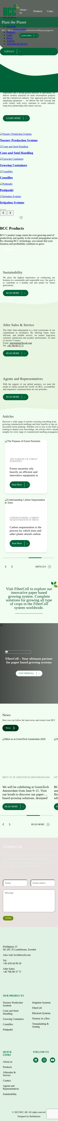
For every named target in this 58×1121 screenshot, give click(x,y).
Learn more (13, 118)
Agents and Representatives (11, 1087)
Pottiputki (8, 1029)
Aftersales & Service (16, 43)
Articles (10, 41)
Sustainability (20, 29)
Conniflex (8, 1024)
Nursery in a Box (41, 1018)
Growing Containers (13, 1019)
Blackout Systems (41, 1013)
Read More (17, 484)
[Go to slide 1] (1, 209)
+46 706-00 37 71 (15, 345)
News (9, 38)
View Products (11, 218)
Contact (9, 51)
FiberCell (37, 1008)
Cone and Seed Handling (10, 1012)
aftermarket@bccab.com (21, 343)
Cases (50, 11)
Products (37, 11)
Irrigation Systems (41, 1002)
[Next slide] (10, 213)
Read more (12, 293)
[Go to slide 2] (4, 209)
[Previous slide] (3, 213)
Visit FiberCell (26, 673)
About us (11, 26)
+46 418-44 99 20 (12, 963)
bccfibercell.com (22, 955)
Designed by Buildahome (29, 1116)
